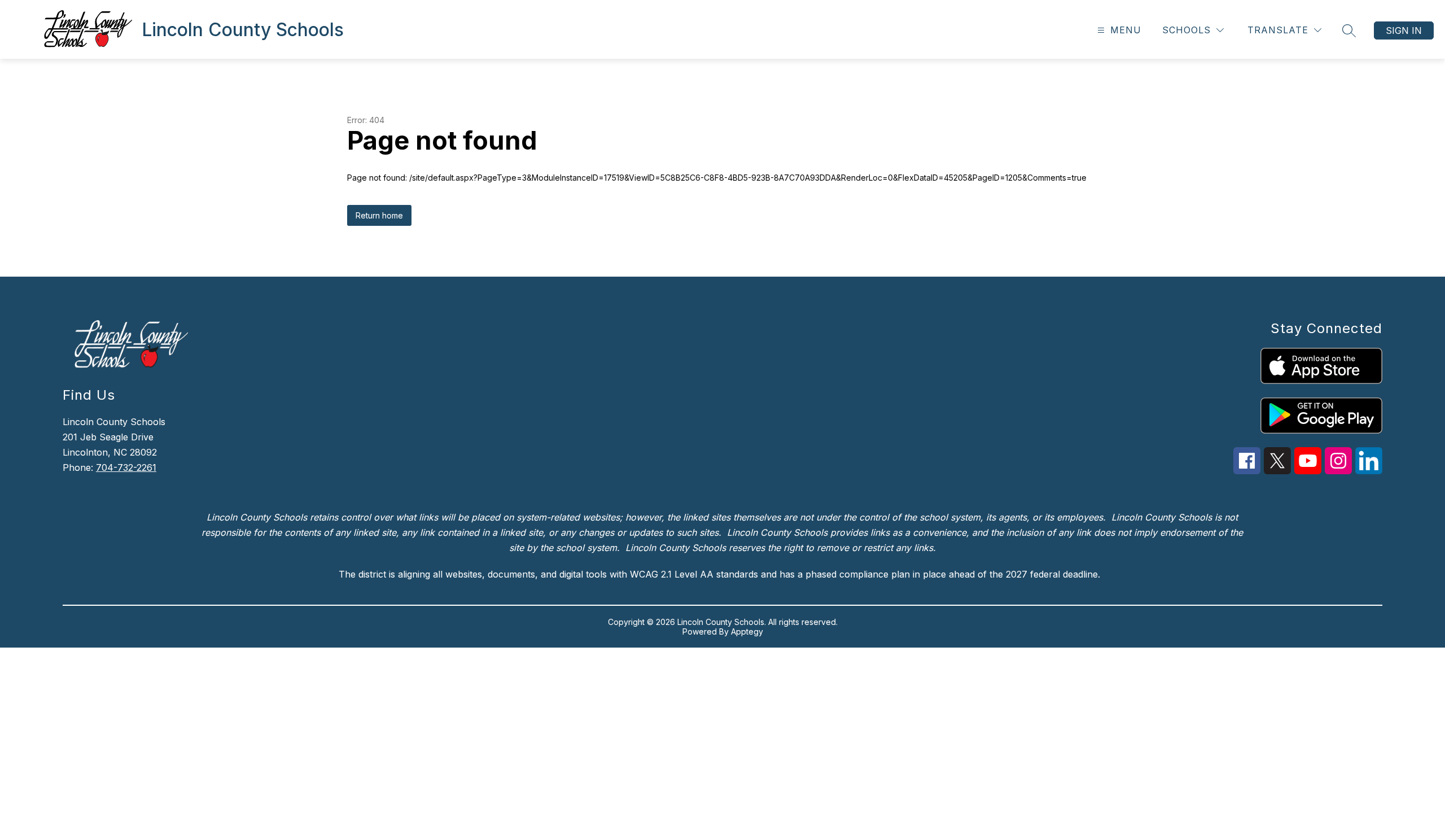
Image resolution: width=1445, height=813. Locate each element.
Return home (379, 215)
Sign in (1404, 30)
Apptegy (747, 631)
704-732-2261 (126, 467)
